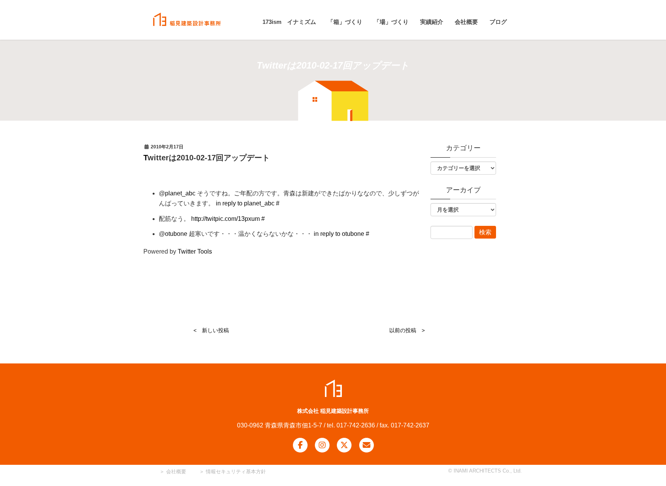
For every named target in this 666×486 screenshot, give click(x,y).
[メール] (366, 445)
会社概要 (175, 471)
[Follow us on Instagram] (322, 445)
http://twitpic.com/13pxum (225, 218)
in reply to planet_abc (245, 203)
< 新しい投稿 (211, 330)
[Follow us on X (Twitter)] (344, 445)
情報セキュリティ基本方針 (236, 471)
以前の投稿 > (407, 330)
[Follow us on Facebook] (300, 445)
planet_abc (180, 193)
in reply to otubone (339, 233)
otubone (176, 233)
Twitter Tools (195, 251)
